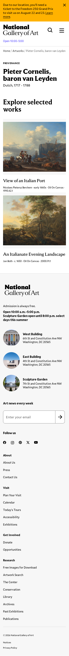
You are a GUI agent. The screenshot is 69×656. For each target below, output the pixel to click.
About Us (9, 462)
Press (6, 470)
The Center (10, 582)
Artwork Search (13, 575)
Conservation (11, 589)
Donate (7, 542)
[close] (64, 5)
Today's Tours (12, 510)
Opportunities (12, 549)
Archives (8, 604)
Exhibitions (10, 524)
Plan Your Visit (12, 495)
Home (6, 51)
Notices (7, 642)
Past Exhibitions (13, 611)
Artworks (18, 51)
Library (7, 597)
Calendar (9, 502)
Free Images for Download (20, 567)
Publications (11, 619)
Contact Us (10, 477)
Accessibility (11, 517)
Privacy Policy (10, 647)
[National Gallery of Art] (34, 289)
